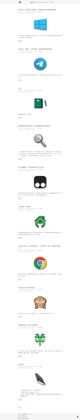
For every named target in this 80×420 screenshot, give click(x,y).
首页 (33, 2)
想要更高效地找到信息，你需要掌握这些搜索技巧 (34, 126)
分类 (40, 2)
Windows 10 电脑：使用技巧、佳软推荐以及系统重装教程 (37, 9)
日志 (19, 88)
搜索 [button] (52, 2)
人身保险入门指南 (24, 206)
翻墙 (25, 352)
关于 (48, 2)
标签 (44, 2)
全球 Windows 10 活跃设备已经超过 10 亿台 (28, 35)
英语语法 (21, 364)
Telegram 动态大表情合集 (26, 287)
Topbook (50, 155)
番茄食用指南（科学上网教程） (28, 325)
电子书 (38, 390)
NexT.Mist (23, 418)
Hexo (20, 418)
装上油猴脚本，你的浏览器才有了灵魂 (30, 167)
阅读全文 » (20, 40)
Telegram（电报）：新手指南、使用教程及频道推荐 (35, 49)
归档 (36, 2)
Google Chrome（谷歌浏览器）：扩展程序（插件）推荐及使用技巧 (39, 247)
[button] (77, 417)
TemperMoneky (29, 195)
